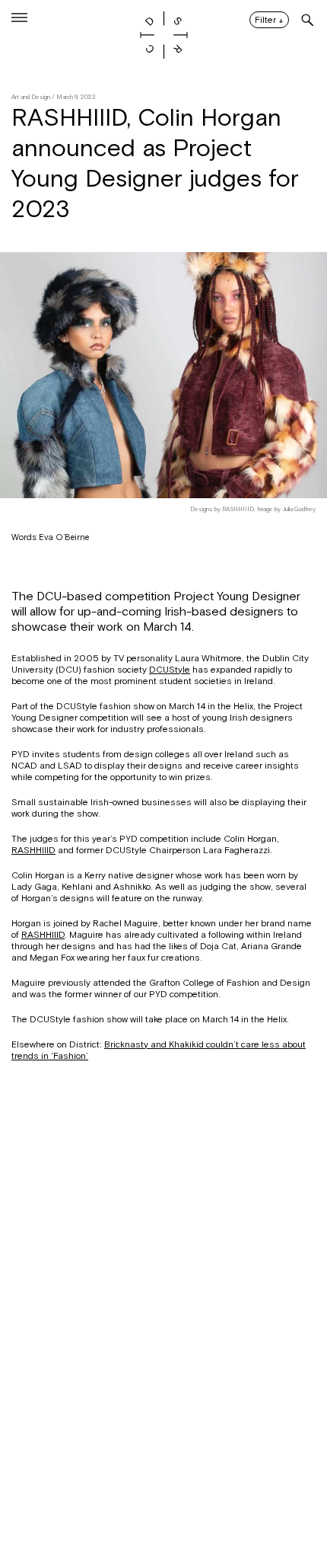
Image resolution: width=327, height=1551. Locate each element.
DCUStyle (169, 669)
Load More (163, 1477)
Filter (269, 20)
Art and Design (30, 97)
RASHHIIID (33, 850)
